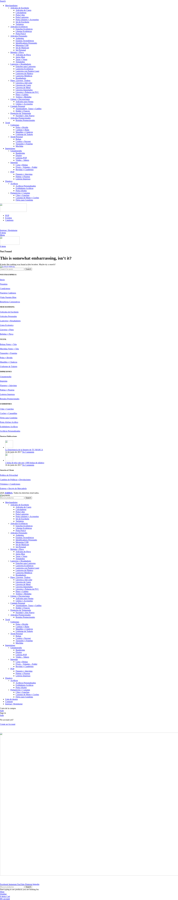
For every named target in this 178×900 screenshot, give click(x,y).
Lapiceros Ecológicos (24, 69)
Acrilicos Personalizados (10, 431)
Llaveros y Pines (7, 330)
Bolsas (18, 139)
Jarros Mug (20, 57)
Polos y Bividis (22, 127)
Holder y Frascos (23, 111)
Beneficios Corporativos (10, 302)
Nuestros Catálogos (8, 293)
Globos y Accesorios (24, 104)
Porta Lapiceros (22, 17)
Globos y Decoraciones (20, 99)
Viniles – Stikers (22, 160)
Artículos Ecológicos (19, 27)
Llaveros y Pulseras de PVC (27, 92)
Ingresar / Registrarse (14, 704)
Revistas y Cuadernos (24, 169)
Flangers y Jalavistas (24, 174)
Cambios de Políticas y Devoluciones (15, 480)
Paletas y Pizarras (23, 176)
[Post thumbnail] (9, 447)
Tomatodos (20, 62)
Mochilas (19, 146)
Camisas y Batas (22, 130)
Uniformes (14, 125)
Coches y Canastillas (8, 413)
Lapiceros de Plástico (24, 73)
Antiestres (20, 38)
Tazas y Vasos (21, 59)
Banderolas (20, 153)
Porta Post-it (21, 34)
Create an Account (7, 724)
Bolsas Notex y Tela (8, 344)
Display (19, 155)
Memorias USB (22, 45)
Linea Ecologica (6, 325)
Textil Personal (16, 137)
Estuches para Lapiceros (26, 66)
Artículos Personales (18, 36)
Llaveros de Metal (23, 87)
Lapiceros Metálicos (24, 76)
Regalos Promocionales (25, 120)
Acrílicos (14, 183)
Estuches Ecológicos (24, 29)
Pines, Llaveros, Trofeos (20, 80)
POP (12, 172)
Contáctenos (5, 288)
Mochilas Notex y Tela (9, 349)
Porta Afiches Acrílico (9, 422)
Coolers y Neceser (23, 141)
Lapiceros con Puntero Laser (27, 71)
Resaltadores (21, 78)
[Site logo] (13, 211)
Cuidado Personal (17, 106)
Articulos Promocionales (20, 118)
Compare (9, 701)
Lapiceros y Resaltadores (20, 64)
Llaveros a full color (24, 83)
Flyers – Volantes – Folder (26, 167)
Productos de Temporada (20, 113)
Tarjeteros (20, 24)
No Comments (28, 452)
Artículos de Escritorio (19, 8)
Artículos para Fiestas (24, 101)
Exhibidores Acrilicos (24, 188)
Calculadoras (21, 12)
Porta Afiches (21, 191)
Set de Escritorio (22, 22)
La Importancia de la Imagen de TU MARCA (24, 450)
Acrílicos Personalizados (26, 186)
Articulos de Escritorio (9, 312)
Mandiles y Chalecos (24, 132)
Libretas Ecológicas (24, 31)
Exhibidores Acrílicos (9, 427)
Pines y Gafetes (22, 94)
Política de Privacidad (9, 475)
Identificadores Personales (26, 43)
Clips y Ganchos (22, 195)
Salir (2, 711)
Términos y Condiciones (10, 484)
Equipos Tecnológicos (25, 41)
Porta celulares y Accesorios (27, 19)
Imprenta (14, 162)
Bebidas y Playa (17, 52)
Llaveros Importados (24, 90)
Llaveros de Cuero (23, 85)
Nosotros (3, 284)
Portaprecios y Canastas (20, 193)
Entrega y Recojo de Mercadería (13, 488)
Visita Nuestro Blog (8, 297)
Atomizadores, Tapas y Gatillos (28, 109)
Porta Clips (20, 15)
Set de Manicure (22, 48)
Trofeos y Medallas (23, 97)
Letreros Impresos (23, 179)
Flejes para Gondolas (24, 200)
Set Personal (21, 50)
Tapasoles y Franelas (24, 144)
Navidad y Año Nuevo (25, 116)
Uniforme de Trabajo (24, 134)
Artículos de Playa (23, 55)
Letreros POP (21, 158)
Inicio (2, 280)
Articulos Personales (8, 316)
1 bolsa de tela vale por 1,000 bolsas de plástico (24, 463)
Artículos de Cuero (23, 10)
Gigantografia (16, 151)
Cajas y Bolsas (22, 165)
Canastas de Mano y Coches (27, 198)
